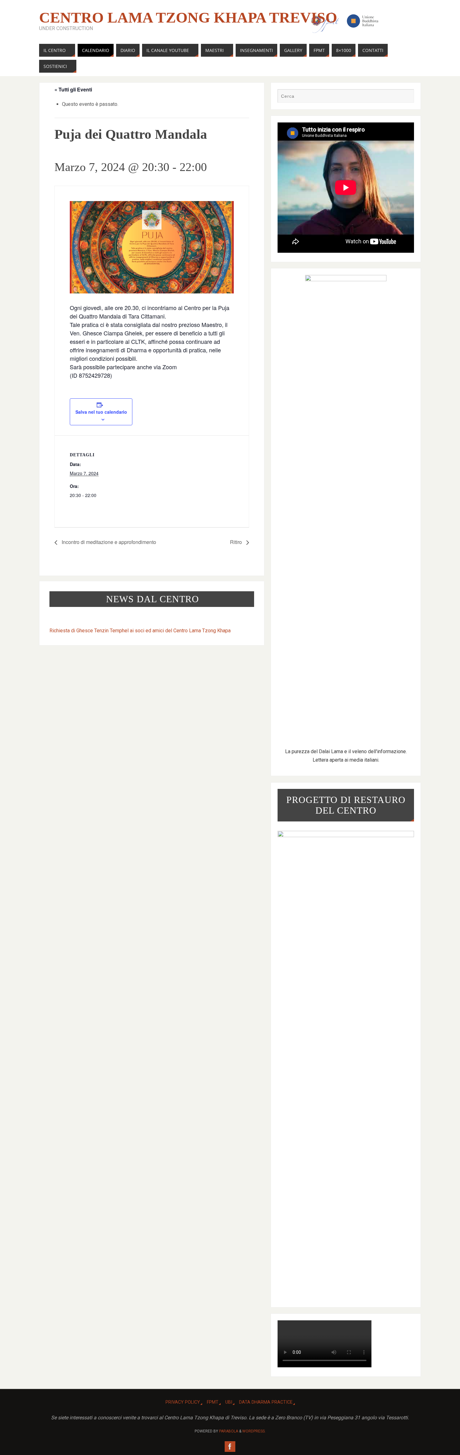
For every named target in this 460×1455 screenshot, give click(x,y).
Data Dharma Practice (266, 1402)
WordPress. (254, 1431)
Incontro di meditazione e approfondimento (108, 542)
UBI (228, 1402)
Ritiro (236, 542)
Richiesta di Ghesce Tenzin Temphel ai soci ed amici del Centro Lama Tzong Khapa (140, 631)
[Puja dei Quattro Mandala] (152, 247)
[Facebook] (230, 1446)
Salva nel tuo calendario (101, 412)
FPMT (212, 1402)
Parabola (228, 1431)
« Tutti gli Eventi (73, 89)
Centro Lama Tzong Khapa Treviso (188, 18)
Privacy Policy (183, 1402)
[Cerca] (406, 97)
